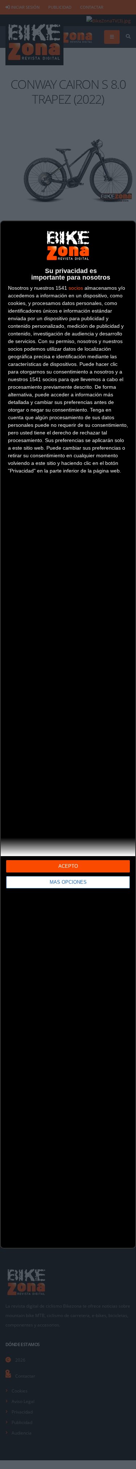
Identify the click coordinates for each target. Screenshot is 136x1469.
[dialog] (68, 734)
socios (76, 287)
